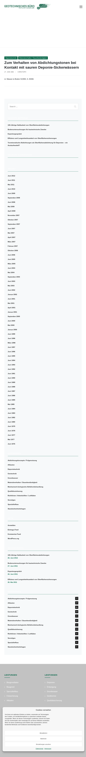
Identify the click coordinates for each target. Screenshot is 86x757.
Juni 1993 (11, 365)
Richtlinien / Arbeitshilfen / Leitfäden (22, 495)
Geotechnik (12, 474)
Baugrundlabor (12, 682)
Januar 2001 (12, 312)
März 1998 (11, 343)
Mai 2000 (11, 325)
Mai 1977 (11, 439)
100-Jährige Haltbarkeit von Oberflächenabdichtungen (28, 125)
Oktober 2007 (13, 220)
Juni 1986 (11, 395)
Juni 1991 (11, 373)
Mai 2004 (11, 272)
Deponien (51, 682)
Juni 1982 (11, 417)
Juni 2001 (11, 299)
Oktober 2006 (13, 250)
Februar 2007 (13, 246)
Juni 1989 (11, 382)
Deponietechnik (10, 58)
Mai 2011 (11, 184)
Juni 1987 (11, 391)
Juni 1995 (11, 356)
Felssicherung (12, 696)
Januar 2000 (12, 329)
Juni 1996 (11, 351)
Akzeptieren (43, 733)
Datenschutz (39, 748)
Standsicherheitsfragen (17, 509)
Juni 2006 (11, 255)
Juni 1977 (11, 435)
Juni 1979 (11, 426)
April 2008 (11, 211)
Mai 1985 (11, 404)
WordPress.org (13, 538)
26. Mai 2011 (12, 582)
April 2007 (11, 237)
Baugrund (10, 687)
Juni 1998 (11, 338)
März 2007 (11, 242)
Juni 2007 (11, 228)
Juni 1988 (11, 387)
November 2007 (13, 215)
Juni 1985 (11, 400)
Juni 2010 (11, 189)
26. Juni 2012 (13, 558)
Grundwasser (13, 478)
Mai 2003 (11, 286)
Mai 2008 (11, 206)
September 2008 (14, 198)
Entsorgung (51, 687)
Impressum (47, 748)
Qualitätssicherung (15, 491)
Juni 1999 (11, 334)
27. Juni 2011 (13, 566)
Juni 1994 (11, 360)
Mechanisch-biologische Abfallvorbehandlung (25, 487)
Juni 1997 (11, 347)
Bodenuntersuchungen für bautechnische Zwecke (27, 129)
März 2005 (11, 264)
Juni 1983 (11, 413)
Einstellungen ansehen (43, 744)
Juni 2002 (11, 290)
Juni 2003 (11, 281)
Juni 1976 (11, 444)
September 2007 (14, 224)
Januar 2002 (12, 294)
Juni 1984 (11, 409)
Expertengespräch (15, 134)
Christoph (22, 72)
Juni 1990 (11, 378)
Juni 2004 (11, 268)
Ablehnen (43, 739)
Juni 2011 (11, 180)
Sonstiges (11, 500)
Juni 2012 (11, 176)
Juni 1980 (11, 422)
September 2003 (14, 277)
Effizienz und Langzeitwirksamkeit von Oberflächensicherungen (32, 138)
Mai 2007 (11, 233)
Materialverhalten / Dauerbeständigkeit (33, 58)
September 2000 (14, 316)
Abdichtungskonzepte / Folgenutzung (22, 460)
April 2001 (11, 308)
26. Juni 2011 (13, 574)
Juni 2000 (11, 321)
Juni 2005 (11, 259)
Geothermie (51, 696)
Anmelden (11, 525)
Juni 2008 (11, 202)
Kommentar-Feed (14, 534)
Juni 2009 (11, 193)
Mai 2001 (11, 303)
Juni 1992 (11, 369)
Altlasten (11, 465)
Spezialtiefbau (13, 504)
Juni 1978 (11, 431)
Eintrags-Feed (13, 530)
